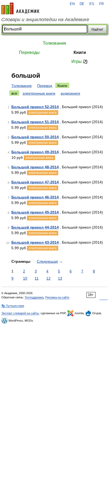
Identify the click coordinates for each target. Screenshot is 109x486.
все (14, 93)
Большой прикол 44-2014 (35, 227)
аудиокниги (70, 93)
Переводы (29, 52)
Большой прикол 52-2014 (35, 107)
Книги (80, 52)
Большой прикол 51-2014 (35, 122)
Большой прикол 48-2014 (35, 167)
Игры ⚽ (79, 61)
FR (101, 4)
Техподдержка (34, 297)
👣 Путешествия (12, 305)
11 (37, 278)
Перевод (44, 86)
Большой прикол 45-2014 (35, 212)
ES (91, 4)
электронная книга (43, 112)
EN (72, 4)
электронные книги (38, 93)
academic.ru (20, 8)
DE (82, 4)
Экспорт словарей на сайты (20, 313)
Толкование (21, 86)
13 (60, 278)
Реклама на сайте (57, 297)
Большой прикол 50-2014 (35, 137)
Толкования (54, 43)
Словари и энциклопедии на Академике (45, 19)
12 (48, 278)
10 (25, 278)
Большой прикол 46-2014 (35, 197)
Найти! (97, 29)
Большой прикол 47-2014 (35, 182)
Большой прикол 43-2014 (35, 242)
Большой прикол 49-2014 (35, 152)
